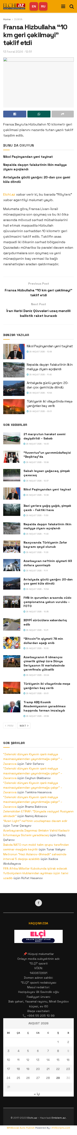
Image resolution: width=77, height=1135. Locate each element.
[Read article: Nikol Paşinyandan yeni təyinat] (14, 351)
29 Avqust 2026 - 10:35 (37, 611)
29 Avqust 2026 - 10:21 (36, 630)
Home (7, 19)
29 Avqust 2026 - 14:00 (37, 443)
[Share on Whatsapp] (38, 114)
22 (58, 1069)
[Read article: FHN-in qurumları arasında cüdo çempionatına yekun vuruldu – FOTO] (11, 602)
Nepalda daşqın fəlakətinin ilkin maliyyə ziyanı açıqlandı (47, 526)
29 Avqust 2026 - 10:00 (37, 648)
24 (8, 1078)
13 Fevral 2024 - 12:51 (17, 52)
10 (8, 1060)
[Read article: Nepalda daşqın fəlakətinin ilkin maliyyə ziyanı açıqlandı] (14, 370)
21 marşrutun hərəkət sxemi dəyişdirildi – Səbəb (44, 436)
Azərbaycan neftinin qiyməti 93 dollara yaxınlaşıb (48, 563)
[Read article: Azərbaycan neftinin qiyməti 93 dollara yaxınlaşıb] (11, 565)
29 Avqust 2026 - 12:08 (40, 351)
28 (48, 1078)
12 (28, 1060)
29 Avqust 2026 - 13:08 (37, 462)
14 (48, 1060)
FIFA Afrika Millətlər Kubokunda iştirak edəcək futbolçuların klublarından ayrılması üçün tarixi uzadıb (35, 873)
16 (68, 1060)
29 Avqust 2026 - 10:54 (40, 392)
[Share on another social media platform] (63, 114)
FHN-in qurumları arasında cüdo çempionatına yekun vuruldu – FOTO (47, 602)
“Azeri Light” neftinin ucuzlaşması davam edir (35, 821)
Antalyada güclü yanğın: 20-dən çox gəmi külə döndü (48, 581)
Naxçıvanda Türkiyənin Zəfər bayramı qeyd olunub (45, 545)
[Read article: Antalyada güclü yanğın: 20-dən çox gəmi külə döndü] (14, 388)
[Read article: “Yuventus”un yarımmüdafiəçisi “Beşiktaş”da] (11, 457)
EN (34, 6)
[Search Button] (72, 6)
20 (38, 1069)
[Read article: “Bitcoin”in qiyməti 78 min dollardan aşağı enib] (11, 643)
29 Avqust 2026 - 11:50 (36, 515)
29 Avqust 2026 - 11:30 (36, 552)
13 (37, 1060)
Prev (10, 725)
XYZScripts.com (61, 1127)
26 (28, 1078)
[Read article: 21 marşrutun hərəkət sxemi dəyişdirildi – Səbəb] (11, 438)
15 (58, 1060)
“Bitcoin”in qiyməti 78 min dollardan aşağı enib (43, 641)
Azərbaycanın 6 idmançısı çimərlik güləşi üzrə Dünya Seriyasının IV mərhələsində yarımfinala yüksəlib (44, 663)
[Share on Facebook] (14, 114)
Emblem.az (59, 1117)
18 (18, 1069)
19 (28, 1069)
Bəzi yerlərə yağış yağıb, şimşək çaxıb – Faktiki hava (47, 508)
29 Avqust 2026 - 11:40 (40, 374)
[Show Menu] (63, 6)
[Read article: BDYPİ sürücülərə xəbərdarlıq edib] (11, 624)
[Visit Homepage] (14, 6)
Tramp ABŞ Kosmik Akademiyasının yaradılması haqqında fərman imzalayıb (45, 706)
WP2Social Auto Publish (21, 1127)
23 (68, 1069)
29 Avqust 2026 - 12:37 (37, 480)
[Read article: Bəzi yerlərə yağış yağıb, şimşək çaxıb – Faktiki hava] (11, 510)
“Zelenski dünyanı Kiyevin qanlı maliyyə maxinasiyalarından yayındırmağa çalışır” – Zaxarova (32, 759)
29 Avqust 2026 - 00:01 (40, 411)
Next (23, 725)
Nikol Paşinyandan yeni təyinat (28, 157)
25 (18, 1078)
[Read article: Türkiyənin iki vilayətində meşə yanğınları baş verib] (14, 406)
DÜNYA (18, 19)
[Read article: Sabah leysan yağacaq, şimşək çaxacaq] (11, 475)
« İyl (37, 1094)
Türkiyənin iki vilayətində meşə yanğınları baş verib (47, 686)
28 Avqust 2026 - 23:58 (37, 716)
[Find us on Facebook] (38, 902)
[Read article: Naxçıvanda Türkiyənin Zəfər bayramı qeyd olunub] (11, 547)
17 (8, 1069)
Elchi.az (9, 194)
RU (43, 6)
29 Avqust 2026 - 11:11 (36, 570)
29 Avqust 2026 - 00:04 (37, 675)
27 (38, 1078)
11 (18, 1060)
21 (48, 1069)
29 (58, 1078)
